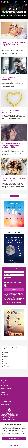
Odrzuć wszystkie (14, 445)
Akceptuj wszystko (14, 438)
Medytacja (4, 356)
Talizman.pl (18, 282)
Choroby (10, 15)
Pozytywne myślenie (6, 352)
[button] (25, 2)
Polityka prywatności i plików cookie (14, 302)
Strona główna (4, 15)
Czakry (3, 363)
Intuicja (3, 354)
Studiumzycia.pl (7, 286)
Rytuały (4, 358)
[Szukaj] (26, 5)
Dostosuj (14, 441)
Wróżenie (4, 359)
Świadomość (5, 350)
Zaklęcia (4, 365)
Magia (3, 361)
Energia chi (4, 366)
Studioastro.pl (7, 280)
